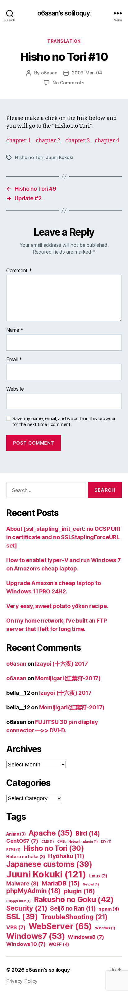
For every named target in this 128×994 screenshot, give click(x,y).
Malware (22, 883)
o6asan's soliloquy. (64, 13)
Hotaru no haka (25, 856)
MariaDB (61, 883)
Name (14, 330)
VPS (15, 927)
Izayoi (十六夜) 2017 (61, 663)
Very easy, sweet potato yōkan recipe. (57, 606)
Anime (16, 834)
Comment (19, 270)
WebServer (60, 926)
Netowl (91, 884)
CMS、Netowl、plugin (77, 842)
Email (14, 359)
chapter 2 (48, 140)
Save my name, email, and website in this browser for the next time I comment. (64, 421)
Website (15, 389)
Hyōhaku (66, 856)
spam (109, 909)
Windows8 (86, 937)
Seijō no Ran (73, 908)
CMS (47, 842)
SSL (22, 916)
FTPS (13, 850)
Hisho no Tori (29, 157)
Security (26, 908)
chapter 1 (18, 140)
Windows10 (26, 944)
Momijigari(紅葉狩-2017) (68, 678)
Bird (87, 833)
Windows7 (35, 936)
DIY (106, 842)
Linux (98, 875)
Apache (50, 832)
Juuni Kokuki (59, 157)
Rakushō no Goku (74, 899)
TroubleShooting (74, 917)
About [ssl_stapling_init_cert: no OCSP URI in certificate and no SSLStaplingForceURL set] (63, 537)
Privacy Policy (22, 981)
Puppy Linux (18, 901)
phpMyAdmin (33, 891)
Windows (105, 928)
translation (64, 41)
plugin (79, 891)
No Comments (68, 83)
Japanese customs (49, 864)
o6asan (49, 73)
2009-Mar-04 (87, 73)
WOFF (58, 944)
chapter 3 (77, 140)
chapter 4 (107, 140)
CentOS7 (22, 841)
